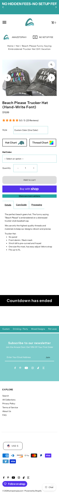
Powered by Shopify (33, 491)
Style (4, 130)
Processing (36, 205)
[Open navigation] (11, 22)
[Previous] (3, 7)
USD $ (15, 446)
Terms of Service (10, 407)
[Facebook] (15, 368)
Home (10, 46)
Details (8, 205)
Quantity (6, 168)
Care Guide (21, 205)
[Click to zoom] (51, 64)
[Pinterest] (20, 368)
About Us (6, 411)
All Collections (8, 400)
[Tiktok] (38, 368)
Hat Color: (7, 152)
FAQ (4, 415)
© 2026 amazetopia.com (13, 491)
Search (5, 396)
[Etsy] (44, 368)
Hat (18, 46)
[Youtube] (26, 368)
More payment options (29, 196)
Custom (6, 329)
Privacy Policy (8, 403)
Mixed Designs (38, 329)
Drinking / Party (20, 329)
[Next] (55, 7)
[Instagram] (32, 368)
